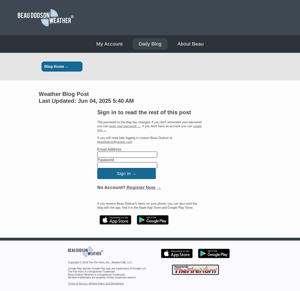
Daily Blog (150, 44)
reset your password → (124, 126)
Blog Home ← (56, 67)
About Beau (190, 44)
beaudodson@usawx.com (114, 142)
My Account (109, 44)
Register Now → (144, 187)
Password (105, 160)
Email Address (109, 149)
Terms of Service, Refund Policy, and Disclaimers (96, 283)
